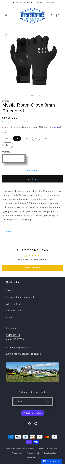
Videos (9, 317)
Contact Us (53, 461)
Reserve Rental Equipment (20, 297)
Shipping (5, 122)
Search (9, 290)
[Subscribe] (48, 401)
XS (8, 139)
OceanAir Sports (20, 448)
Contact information (34, 457)
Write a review (32, 267)
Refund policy (53, 448)
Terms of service (34, 453)
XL (47, 139)
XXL (7, 145)
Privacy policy (18, 453)
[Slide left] (26, 95)
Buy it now (32, 179)
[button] (6, 15)
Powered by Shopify (36, 448)
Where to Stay (13, 304)
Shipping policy (50, 453)
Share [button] (8, 231)
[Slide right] (39, 95)
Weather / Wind (14, 310)
